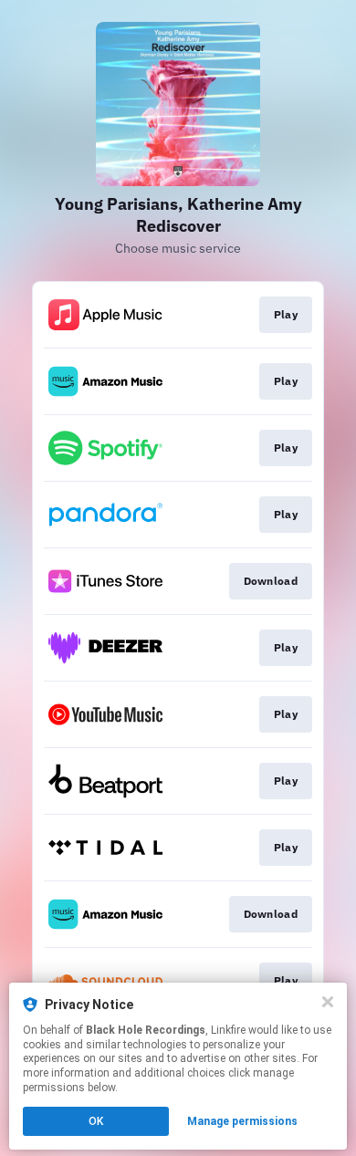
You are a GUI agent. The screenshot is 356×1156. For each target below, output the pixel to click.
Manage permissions (242, 1121)
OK (96, 1121)
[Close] (327, 1001)
